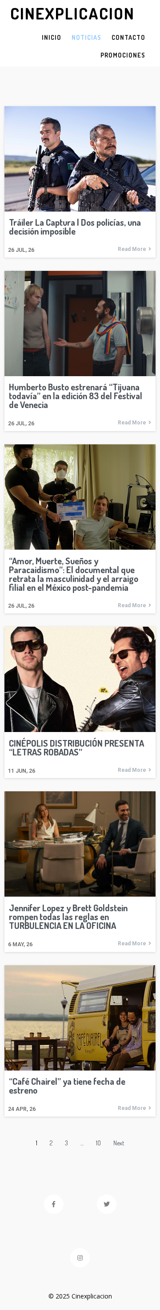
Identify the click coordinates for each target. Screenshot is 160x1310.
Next (118, 1143)
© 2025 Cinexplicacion (80, 1296)
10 (98, 1143)
